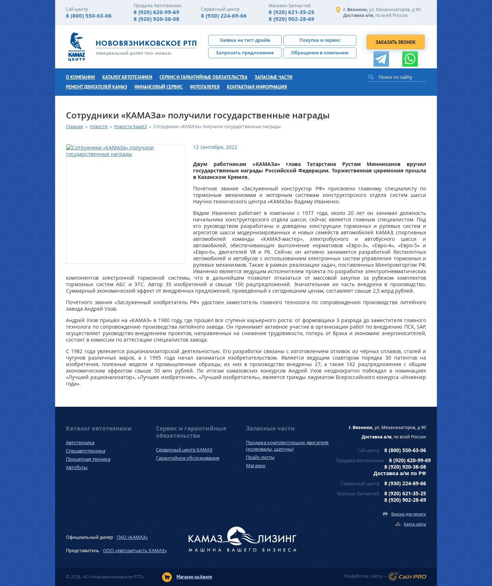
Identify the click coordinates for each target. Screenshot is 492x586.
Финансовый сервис (158, 87)
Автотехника (80, 442)
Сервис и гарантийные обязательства (203, 77)
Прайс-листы (260, 457)
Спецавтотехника (85, 450)
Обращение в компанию (320, 52)
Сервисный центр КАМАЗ (184, 449)
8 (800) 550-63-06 (89, 15)
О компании (80, 77)
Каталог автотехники (127, 77)
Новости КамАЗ (130, 126)
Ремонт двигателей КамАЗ (96, 87)
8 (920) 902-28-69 (291, 18)
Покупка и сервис (319, 40)
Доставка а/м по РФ (400, 473)
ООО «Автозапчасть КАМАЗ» (135, 550)
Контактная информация (257, 87)
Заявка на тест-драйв (245, 40)
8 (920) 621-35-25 (291, 12)
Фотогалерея (205, 87)
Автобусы (77, 467)
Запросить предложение (245, 52)
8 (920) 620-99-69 (156, 12)
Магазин (255, 465)
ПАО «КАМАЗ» (132, 537)
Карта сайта (415, 524)
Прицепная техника (88, 459)
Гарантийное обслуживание (187, 458)
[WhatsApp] (410, 59)
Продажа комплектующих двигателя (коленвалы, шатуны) (287, 445)
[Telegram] (381, 59)
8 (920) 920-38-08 (156, 18)
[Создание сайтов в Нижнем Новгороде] (407, 576)
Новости (99, 126)
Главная (74, 126)
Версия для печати (408, 514)
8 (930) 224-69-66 (224, 15)
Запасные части (273, 77)
